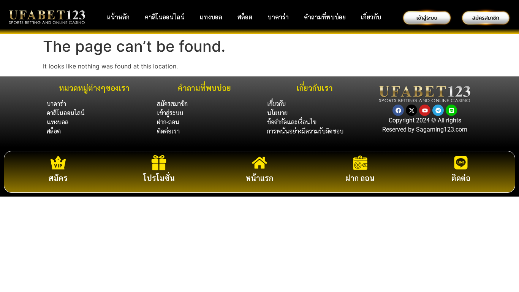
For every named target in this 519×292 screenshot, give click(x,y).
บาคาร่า (278, 17)
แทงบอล (211, 17)
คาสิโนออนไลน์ (165, 17)
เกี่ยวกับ (371, 17)
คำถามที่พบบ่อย (325, 17)
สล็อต (244, 17)
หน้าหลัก (118, 17)
